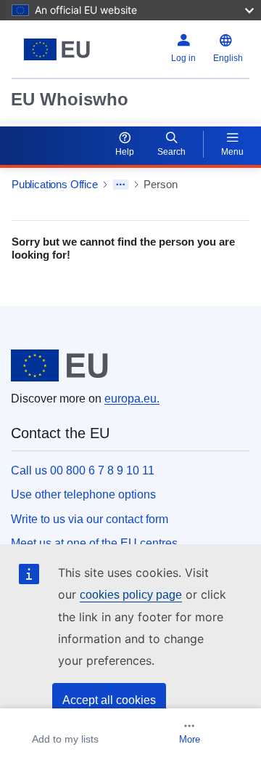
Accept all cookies (109, 700)
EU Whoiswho (69, 99)
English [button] (228, 58)
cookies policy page (131, 595)
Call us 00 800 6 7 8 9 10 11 (82, 470)
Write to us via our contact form (89, 519)
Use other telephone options (83, 494)
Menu (232, 152)
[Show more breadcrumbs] (120, 184)
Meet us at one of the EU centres (94, 543)
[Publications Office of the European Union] (57, 49)
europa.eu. (132, 398)
